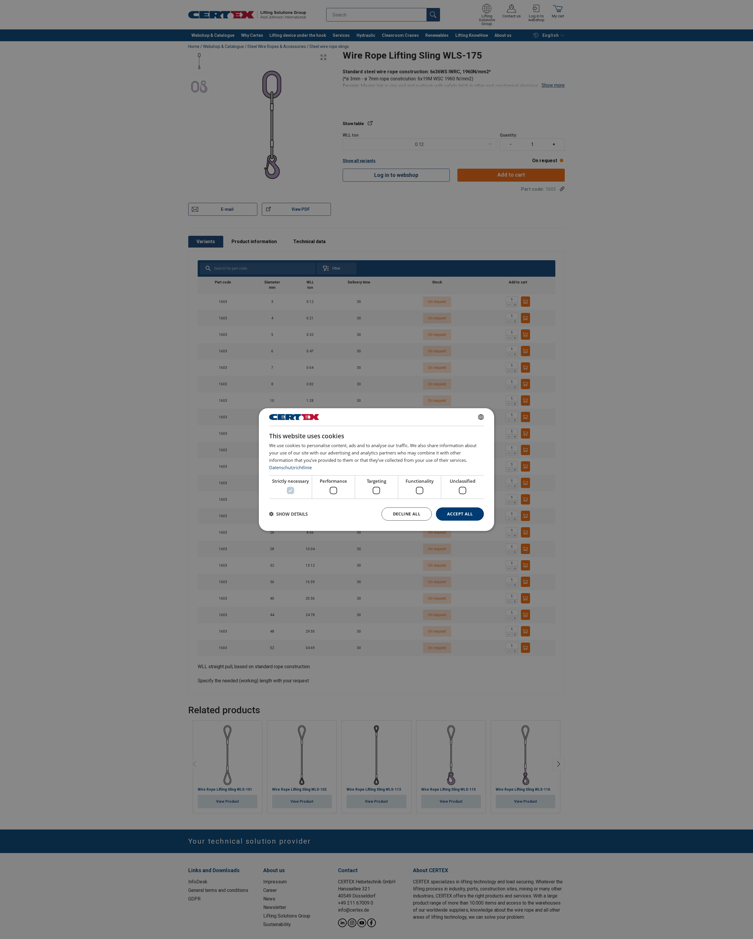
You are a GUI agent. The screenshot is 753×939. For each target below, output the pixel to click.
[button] (288, 514)
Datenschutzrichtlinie (290, 467)
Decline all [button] (406, 514)
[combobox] (481, 417)
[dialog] (376, 469)
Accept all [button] (460, 514)
